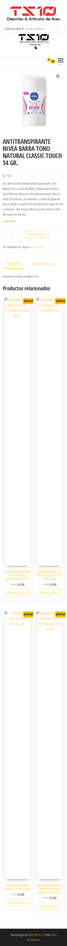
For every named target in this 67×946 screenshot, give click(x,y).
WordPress (36, 935)
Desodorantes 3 (37, 247)
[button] (58, 76)
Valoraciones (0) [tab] (43, 264)
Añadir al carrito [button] (17, 592)
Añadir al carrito (37, 234)
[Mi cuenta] (42, 61)
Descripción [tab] (13, 264)
